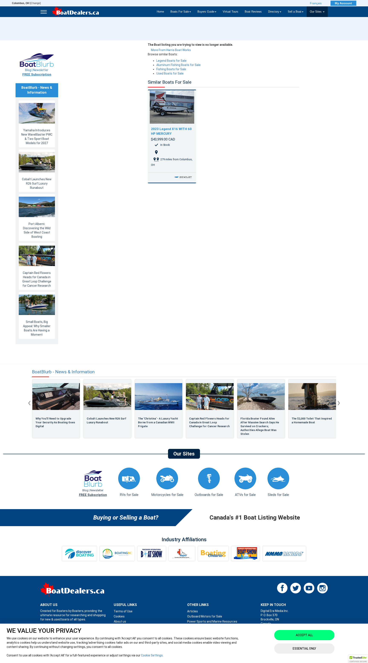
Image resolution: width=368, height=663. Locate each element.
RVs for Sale (129, 495)
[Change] (26, 3)
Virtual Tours (230, 11)
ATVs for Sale (245, 495)
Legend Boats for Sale (171, 60)
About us (120, 621)
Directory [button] (273, 11)
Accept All (304, 635)
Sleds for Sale (278, 495)
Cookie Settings (152, 655)
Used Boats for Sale (170, 73)
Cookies (119, 616)
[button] (358, 659)
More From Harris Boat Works (171, 50)
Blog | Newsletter (36, 72)
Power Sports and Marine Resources (212, 621)
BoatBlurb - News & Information (63, 371)
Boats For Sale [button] (179, 11)
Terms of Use (123, 611)
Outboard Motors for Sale (204, 616)
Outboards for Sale (209, 495)
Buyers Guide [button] (205, 11)
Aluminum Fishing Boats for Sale (178, 65)
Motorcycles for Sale (167, 495)
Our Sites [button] (316, 11)
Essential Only (304, 648)
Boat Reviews (253, 11)
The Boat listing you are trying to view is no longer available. (190, 44)
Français (316, 3)
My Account (343, 3)
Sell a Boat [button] (294, 11)
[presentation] (29, 402)
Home (160, 11)
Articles (192, 611)
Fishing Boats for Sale (171, 69)
